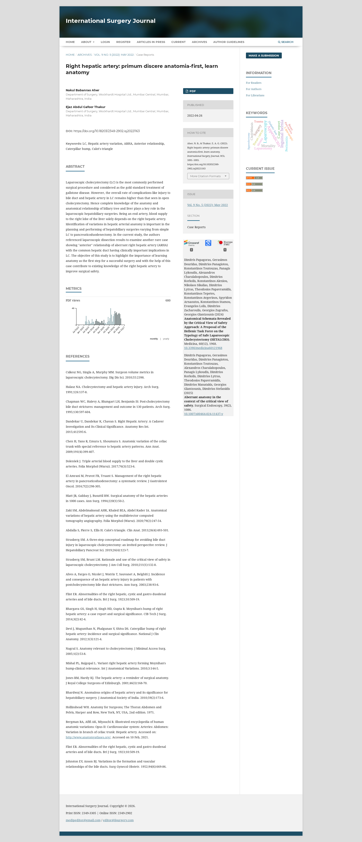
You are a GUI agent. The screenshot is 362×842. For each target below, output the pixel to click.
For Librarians (255, 95)
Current (178, 42)
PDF (192, 91)
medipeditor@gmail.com (83, 820)
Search (287, 42)
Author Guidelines (228, 42)
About (86, 42)
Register (123, 42)
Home (70, 42)
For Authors (253, 89)
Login (105, 42)
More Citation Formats (205, 176)
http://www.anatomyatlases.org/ (88, 737)
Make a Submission (264, 55)
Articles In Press (151, 42)
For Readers (253, 83)
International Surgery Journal (110, 20)
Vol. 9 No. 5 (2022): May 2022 (114, 54)
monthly (154, 338)
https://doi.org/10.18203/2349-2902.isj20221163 (107, 131)
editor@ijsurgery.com (118, 820)
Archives (199, 42)
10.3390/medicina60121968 (203, 348)
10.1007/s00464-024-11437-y (203, 414)
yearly (166, 338)
